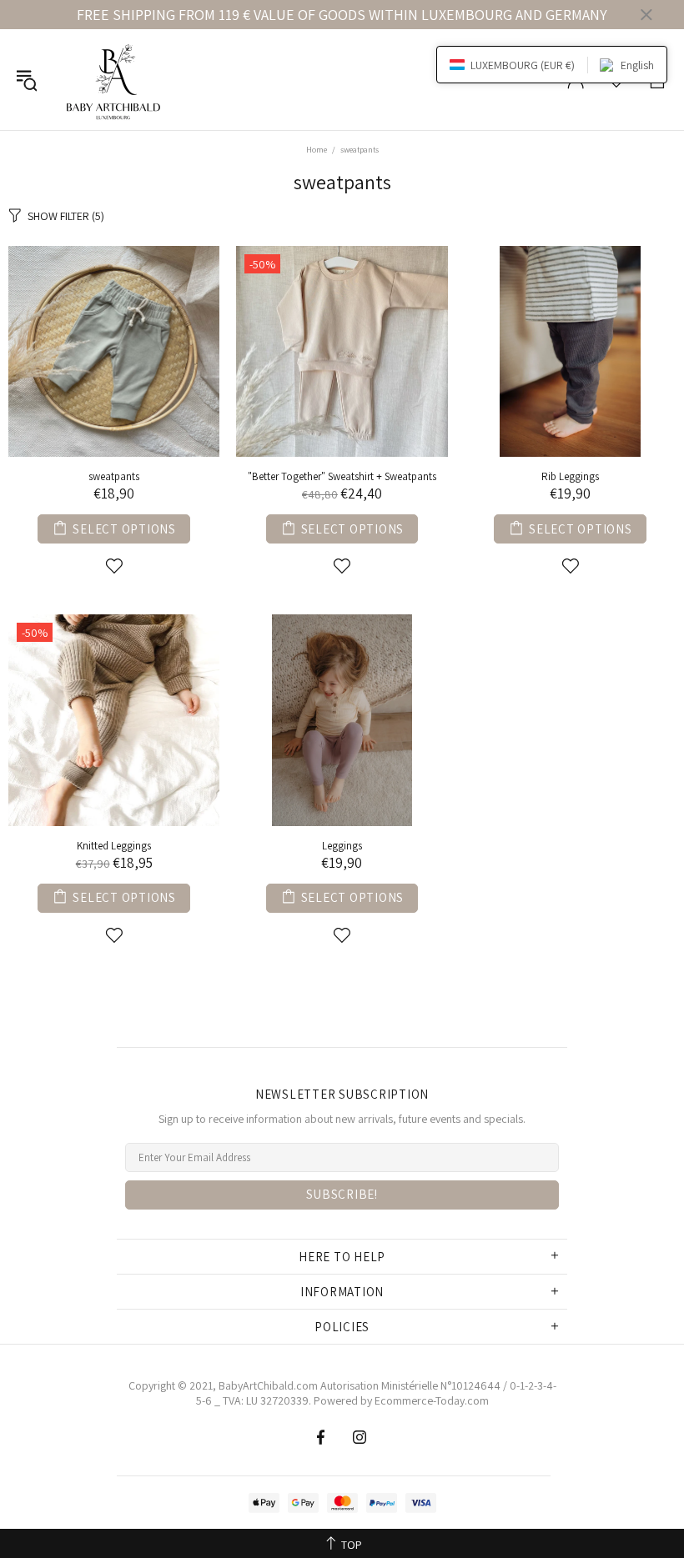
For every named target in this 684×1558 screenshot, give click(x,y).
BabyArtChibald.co (264, 1385)
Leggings (342, 846)
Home (316, 149)
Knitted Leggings (114, 846)
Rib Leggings (570, 476)
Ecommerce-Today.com (432, 1400)
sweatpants (113, 476)
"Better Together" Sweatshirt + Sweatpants (342, 476)
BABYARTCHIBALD (116, 79)
